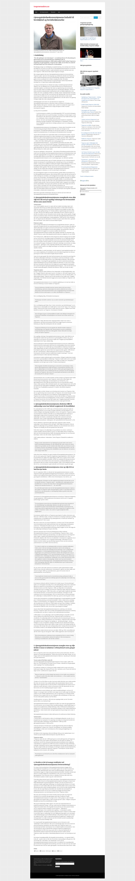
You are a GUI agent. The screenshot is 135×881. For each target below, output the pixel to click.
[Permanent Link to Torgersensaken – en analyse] (90, 80)
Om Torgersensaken (44, 12)
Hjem (36, 12)
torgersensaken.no (41, 6)
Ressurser (53, 12)
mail (48, 865)
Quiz (59, 12)
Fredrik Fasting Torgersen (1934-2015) (90, 104)
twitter (51, 865)
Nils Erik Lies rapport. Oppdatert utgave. (89, 72)
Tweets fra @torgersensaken (86, 176)
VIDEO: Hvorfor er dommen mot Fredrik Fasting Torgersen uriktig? (89, 45)
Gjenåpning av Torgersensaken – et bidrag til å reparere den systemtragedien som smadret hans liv (91, 99)
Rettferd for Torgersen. (86, 138)
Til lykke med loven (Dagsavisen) (89, 119)
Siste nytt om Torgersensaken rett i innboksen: (88, 189)
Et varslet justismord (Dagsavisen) (89, 167)
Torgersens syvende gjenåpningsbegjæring (86, 23)
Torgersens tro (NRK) (86, 125)
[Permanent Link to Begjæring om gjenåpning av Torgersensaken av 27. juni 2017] (90, 31)
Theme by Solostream (75, 875)
